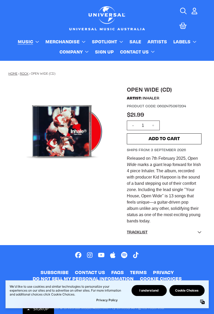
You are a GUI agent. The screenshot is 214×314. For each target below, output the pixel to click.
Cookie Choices (161, 278)
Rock (24, 73)
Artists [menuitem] (157, 41)
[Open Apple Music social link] (112, 255)
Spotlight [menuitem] (104, 41)
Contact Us (90, 272)
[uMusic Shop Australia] (107, 18)
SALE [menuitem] (135, 41)
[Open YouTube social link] (101, 255)
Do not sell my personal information (83, 278)
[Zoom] (64, 130)
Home (12, 73)
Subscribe (54, 272)
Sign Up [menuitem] (104, 52)
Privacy (163, 272)
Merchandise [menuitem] (62, 41)
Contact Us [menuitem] (134, 52)
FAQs (117, 272)
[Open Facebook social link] (78, 255)
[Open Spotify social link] (124, 255)
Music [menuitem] (25, 41)
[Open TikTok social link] (135, 255)
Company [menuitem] (71, 52)
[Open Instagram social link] (90, 255)
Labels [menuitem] (182, 41)
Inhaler (150, 98)
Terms (138, 272)
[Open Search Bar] (183, 11)
